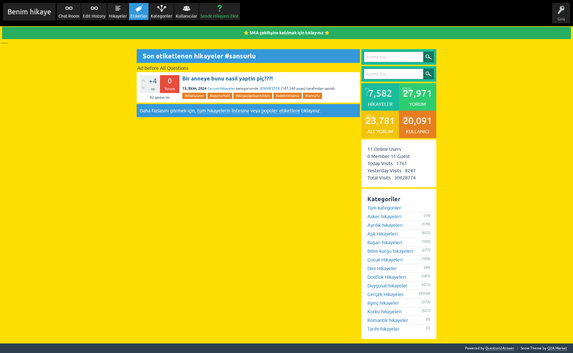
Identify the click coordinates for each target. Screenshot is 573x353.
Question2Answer (500, 348)
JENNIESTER (269, 88)
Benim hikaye (29, 12)
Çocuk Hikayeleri (385, 259)
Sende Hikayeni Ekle (219, 16)
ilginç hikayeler (383, 303)
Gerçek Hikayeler (221, 88)
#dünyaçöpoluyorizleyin (253, 95)
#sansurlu (312, 95)
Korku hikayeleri (384, 311)
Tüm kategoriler (384, 207)
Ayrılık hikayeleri (385, 225)
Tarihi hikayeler (383, 329)
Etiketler (138, 16)
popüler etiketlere (280, 110)
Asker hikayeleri (384, 216)
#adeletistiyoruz (287, 95)
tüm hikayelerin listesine (223, 110)
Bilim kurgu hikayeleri (390, 251)
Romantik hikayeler (387, 320)
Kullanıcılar (186, 16)
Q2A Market (557, 348)
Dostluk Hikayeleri (386, 277)
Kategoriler (161, 16)
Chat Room (68, 16)
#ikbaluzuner (194, 95)
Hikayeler (118, 16)
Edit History (94, 16)
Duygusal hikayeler (387, 285)
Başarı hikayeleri (384, 242)
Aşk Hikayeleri (382, 233)
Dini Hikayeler (382, 268)
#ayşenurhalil (220, 95)
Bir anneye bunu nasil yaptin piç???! (227, 78)
